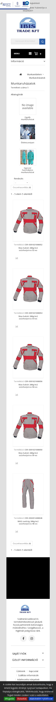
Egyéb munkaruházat (27, 118)
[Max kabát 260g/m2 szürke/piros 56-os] (28, 357)
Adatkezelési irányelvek (28, 679)
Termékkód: (28, 244)
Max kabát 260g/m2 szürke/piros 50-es (28, 454)
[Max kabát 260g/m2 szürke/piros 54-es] (28, 289)
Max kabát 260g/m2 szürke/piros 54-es (28, 317)
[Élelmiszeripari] (27, 131)
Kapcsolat (33, 671)
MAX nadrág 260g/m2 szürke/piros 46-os (28, 522)
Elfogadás (9, 698)
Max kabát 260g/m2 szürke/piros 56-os (28, 385)
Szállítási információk (28, 675)
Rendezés (18, 178)
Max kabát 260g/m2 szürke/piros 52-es (28, 249)
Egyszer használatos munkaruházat (27, 170)
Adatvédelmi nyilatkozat (41, 698)
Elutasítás (22, 698)
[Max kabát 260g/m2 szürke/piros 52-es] (28, 220)
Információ (17, 61)
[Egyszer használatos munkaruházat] (27, 157)
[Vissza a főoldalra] (21, 74)
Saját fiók (19, 653)
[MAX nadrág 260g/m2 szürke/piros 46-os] (28, 494)
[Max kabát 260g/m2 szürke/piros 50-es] (28, 425)
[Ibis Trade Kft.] (28, 24)
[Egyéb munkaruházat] (27, 106)
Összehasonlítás (14, 258)
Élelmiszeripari (27, 142)
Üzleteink (20, 671)
